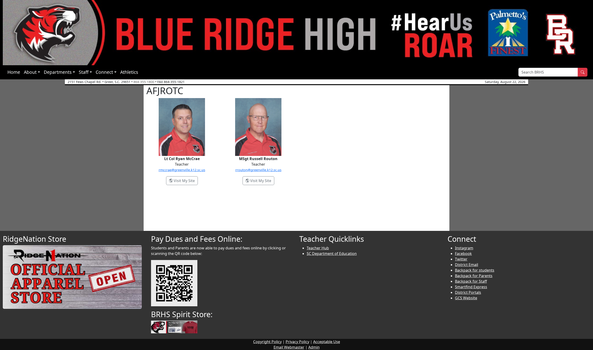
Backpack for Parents (473, 275)
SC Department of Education (332, 253)
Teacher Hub (318, 248)
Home (13, 72)
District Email (466, 264)
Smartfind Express (471, 286)
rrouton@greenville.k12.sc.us (258, 170)
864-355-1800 (143, 82)
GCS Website (466, 297)
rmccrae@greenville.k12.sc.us (182, 170)
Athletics (129, 72)
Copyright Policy (267, 341)
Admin (314, 347)
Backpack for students (474, 270)
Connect (104, 72)
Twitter (461, 259)
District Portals (468, 292)
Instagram (464, 248)
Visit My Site (185, 180)
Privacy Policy (297, 341)
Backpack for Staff (471, 281)
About (30, 72)
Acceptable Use (326, 341)
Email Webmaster (289, 347)
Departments (58, 72)
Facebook (463, 253)
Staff (83, 72)
